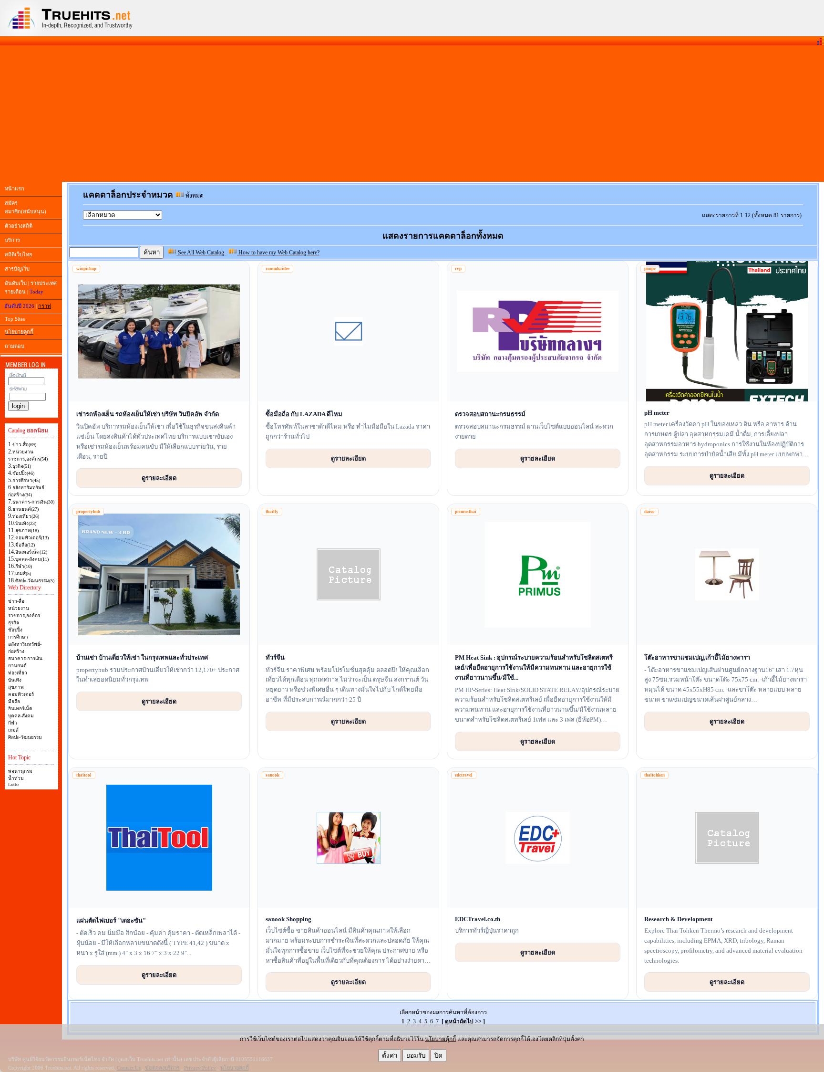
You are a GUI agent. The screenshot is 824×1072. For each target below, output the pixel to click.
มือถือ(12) (25, 544)
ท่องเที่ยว (17, 672)
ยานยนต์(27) (25, 509)
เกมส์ (13, 730)
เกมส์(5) (23, 573)
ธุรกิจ (13, 622)
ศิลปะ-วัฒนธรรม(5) (34, 580)
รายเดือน (15, 291)
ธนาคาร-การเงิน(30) (33, 501)
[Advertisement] (412, 113)
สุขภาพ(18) (27, 530)
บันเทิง (14, 680)
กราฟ (44, 306)
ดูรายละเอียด (159, 478)
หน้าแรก (14, 188)
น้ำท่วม (16, 778)
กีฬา (12, 722)
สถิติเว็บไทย (18, 254)
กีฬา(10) (23, 566)
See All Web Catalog (201, 252)
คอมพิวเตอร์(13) (32, 537)
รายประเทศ (44, 283)
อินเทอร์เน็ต (20, 708)
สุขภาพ (16, 687)
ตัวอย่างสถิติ (18, 226)
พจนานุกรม (20, 771)
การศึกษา (18, 637)
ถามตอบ (14, 346)
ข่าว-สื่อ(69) (24, 444)
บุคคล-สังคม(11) (32, 559)
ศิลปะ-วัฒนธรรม (25, 737)
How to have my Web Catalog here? (278, 252)
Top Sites (15, 319)
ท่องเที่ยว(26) (25, 516)
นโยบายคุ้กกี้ (440, 1039)
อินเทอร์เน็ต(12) (31, 552)
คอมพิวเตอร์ (21, 694)
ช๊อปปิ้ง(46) (23, 473)
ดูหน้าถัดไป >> (463, 1021)
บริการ (12, 240)
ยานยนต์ (17, 665)
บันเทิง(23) (25, 523)
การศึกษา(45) (26, 480)
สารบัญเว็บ (17, 269)
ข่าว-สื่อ (16, 601)
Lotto (13, 784)
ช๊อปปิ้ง (15, 629)
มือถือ (14, 701)
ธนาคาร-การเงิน (25, 658)
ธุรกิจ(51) (21, 466)
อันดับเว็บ (16, 283)
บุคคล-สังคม (21, 715)
